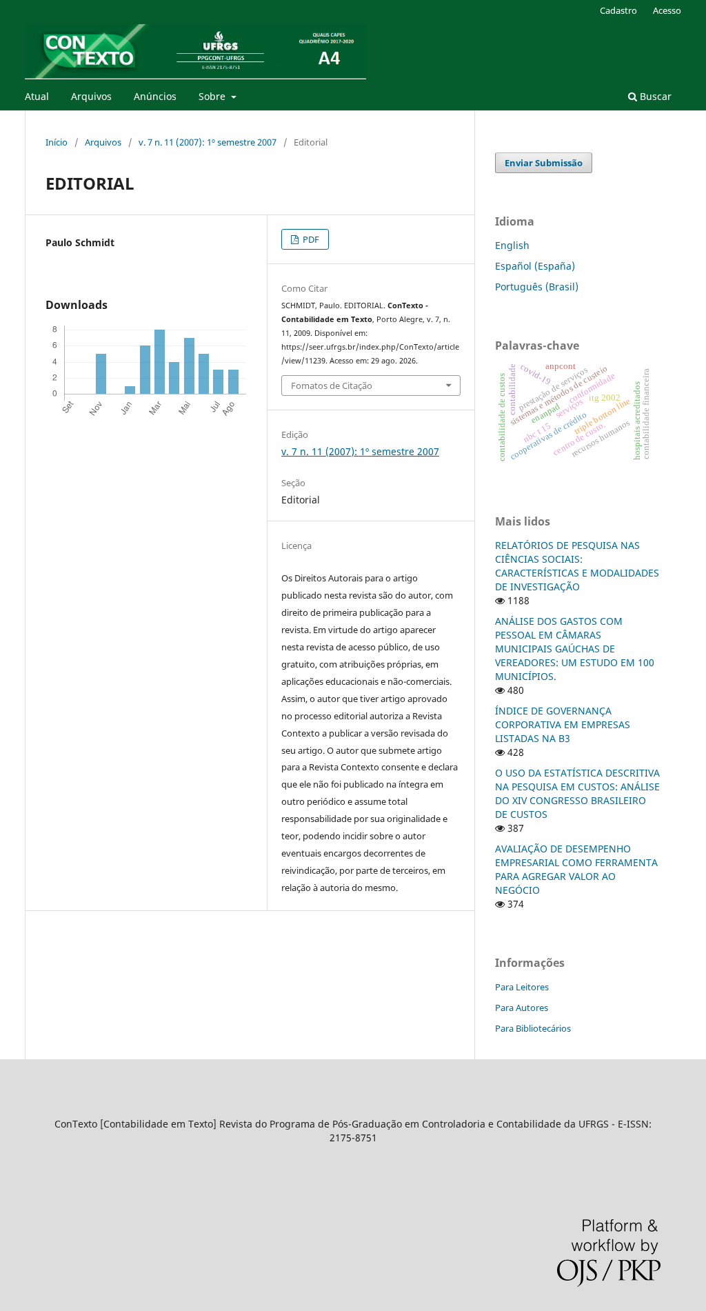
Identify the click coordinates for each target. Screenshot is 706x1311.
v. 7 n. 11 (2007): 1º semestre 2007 (207, 142)
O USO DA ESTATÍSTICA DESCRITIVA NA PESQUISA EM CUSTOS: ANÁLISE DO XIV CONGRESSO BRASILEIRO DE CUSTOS (577, 793)
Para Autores (521, 1007)
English (512, 245)
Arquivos (91, 96)
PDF (310, 239)
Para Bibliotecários (533, 1028)
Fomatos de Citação (331, 385)
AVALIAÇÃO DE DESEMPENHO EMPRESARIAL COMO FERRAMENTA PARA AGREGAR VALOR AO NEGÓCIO (576, 869)
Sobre (213, 96)
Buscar (654, 96)
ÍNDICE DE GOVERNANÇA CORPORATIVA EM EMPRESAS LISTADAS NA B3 (562, 724)
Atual (37, 96)
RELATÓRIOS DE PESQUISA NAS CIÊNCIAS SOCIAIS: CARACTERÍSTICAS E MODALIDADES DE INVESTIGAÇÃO (577, 566)
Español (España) (535, 265)
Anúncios (155, 96)
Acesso (667, 10)
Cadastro (618, 10)
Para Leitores (522, 987)
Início (57, 142)
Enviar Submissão (544, 163)
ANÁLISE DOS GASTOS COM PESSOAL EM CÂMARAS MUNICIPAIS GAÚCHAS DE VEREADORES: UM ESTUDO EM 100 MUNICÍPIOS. (574, 648)
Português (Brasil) (536, 286)
